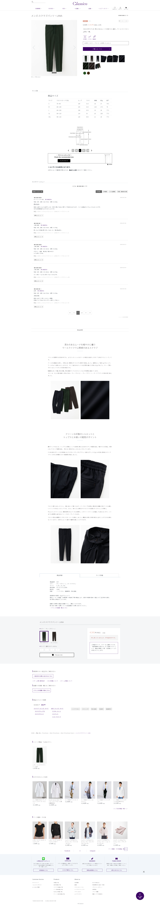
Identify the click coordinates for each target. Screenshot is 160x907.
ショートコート (56, 717)
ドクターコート (56, 711)
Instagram (93, 850)
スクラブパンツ (39, 714)
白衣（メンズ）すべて (57, 708)
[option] (54, 49)
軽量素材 (108, 709)
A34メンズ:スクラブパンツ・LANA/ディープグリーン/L (53, 232)
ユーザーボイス (78, 894)
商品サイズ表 (73, 170)
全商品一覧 (56, 882)
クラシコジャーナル (79, 887)
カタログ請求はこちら (67, 870)
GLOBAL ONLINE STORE (50, 900)
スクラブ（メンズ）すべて (41, 708)
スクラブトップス (40, 711)
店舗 (76, 884)
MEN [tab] (42, 705)
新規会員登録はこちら (92, 870)
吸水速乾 (94, 709)
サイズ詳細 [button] (99, 575)
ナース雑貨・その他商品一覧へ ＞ (118, 849)
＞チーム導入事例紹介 (38, 681)
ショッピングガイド (37, 884)
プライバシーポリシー (97, 887)
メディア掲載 (95, 891)
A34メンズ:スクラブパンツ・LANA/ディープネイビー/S (53, 256)
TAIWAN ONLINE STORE (37, 900)
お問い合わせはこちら (116, 870)
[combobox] (80, 150)
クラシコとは (78, 891)
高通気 (101, 709)
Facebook (67, 850)
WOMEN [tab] (36, 705)
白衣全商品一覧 (57, 884)
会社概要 (77, 882)
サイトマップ (35, 882)
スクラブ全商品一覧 (58, 887)
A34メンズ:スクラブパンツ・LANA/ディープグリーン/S (53, 211)
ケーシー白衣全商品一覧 (59, 894)
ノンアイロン (75, 709)
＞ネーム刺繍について (66, 681)
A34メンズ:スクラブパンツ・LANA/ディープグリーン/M (54, 277)
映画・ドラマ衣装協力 (97, 894)
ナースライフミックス (79, 889)
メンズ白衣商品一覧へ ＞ (120, 808)
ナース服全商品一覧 (58, 889)
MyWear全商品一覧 (58, 891)
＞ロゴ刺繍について (52, 681)
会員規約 (94, 889)
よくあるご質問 (36, 887)
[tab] (60, 575)
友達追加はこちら (43, 870)
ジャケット (55, 714)
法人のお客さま (95, 882)
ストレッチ (85, 709)
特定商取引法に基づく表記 (98, 884)
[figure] (69, 150)
